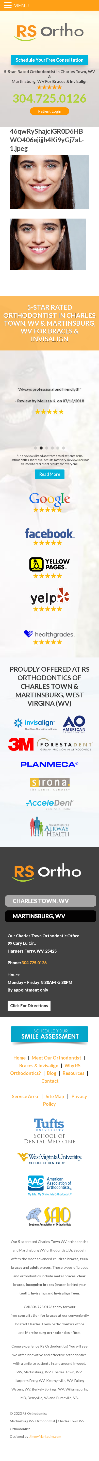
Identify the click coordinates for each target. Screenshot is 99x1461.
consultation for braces (37, 1315)
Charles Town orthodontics (51, 1324)
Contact (50, 1081)
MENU (21, 5)
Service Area (25, 1096)
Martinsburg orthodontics (47, 1332)
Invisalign (39, 1293)
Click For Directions (29, 1005)
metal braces (65, 1276)
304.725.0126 (49, 98)
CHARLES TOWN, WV (41, 901)
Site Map (55, 1096)
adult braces (40, 1267)
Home (19, 1058)
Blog (52, 1073)
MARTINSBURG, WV (39, 916)
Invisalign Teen (66, 1293)
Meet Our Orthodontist (56, 1058)
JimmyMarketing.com (45, 1436)
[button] (8, 6)
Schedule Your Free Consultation (50, 60)
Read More (49, 474)
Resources (74, 1073)
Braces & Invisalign (38, 1065)
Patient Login (49, 111)
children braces (65, 1259)
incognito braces (40, 1284)
